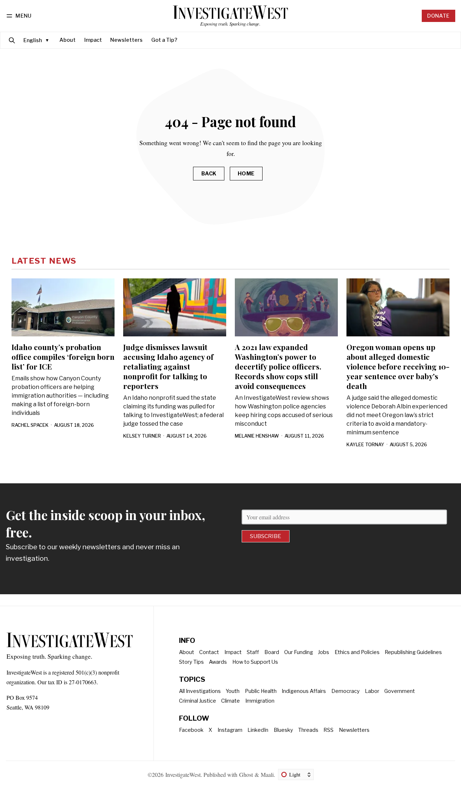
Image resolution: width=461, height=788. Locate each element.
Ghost (246, 774)
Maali (267, 774)
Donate (438, 16)
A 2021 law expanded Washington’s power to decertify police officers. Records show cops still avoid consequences (278, 366)
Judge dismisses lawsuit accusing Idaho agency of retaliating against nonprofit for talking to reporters (168, 366)
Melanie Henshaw (257, 436)
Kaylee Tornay (365, 444)
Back (208, 173)
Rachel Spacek (30, 425)
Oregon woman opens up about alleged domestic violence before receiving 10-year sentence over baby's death (397, 366)
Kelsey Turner (142, 436)
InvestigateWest (183, 774)
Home (246, 173)
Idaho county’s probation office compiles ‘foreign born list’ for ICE (63, 356)
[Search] (12, 40)
